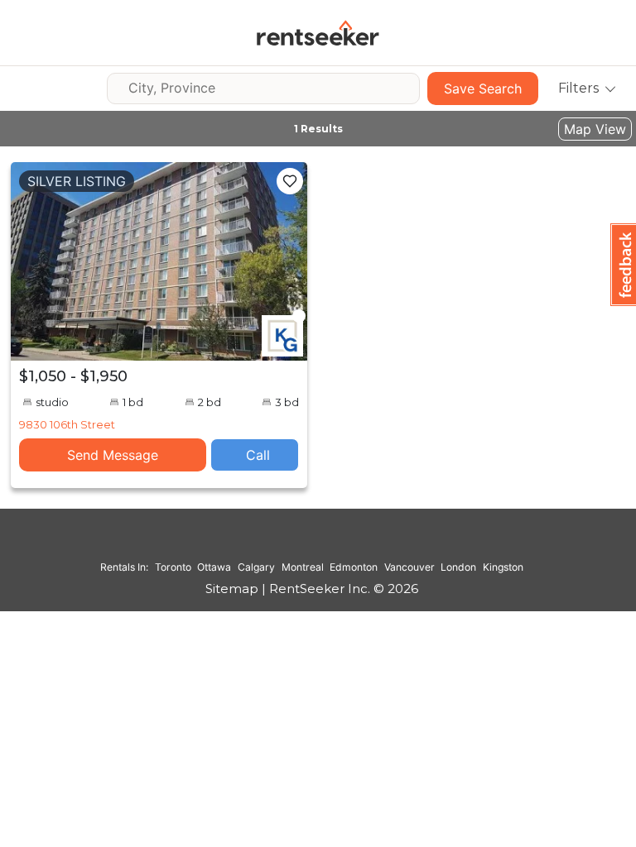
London (458, 567)
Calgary (256, 567)
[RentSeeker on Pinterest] (271, 543)
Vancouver (409, 567)
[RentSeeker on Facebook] (312, 543)
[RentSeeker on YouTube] (353, 543)
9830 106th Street (67, 424)
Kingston (503, 567)
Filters (578, 88)
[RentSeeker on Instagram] (291, 543)
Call (258, 455)
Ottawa (214, 567)
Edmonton (354, 567)
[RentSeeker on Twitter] (333, 543)
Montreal (303, 567)
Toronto (173, 567)
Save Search (483, 88)
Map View (595, 129)
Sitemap (231, 588)
